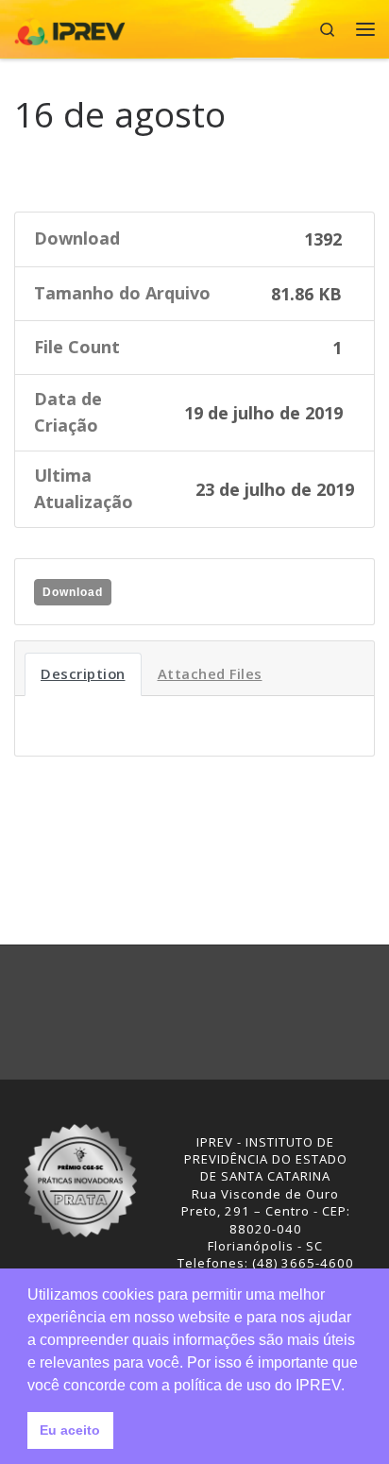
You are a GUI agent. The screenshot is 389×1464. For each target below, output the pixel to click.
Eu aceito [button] (70, 1430)
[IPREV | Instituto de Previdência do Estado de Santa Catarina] (70, 27)
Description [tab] (83, 673)
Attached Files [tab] (210, 673)
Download (72, 592)
